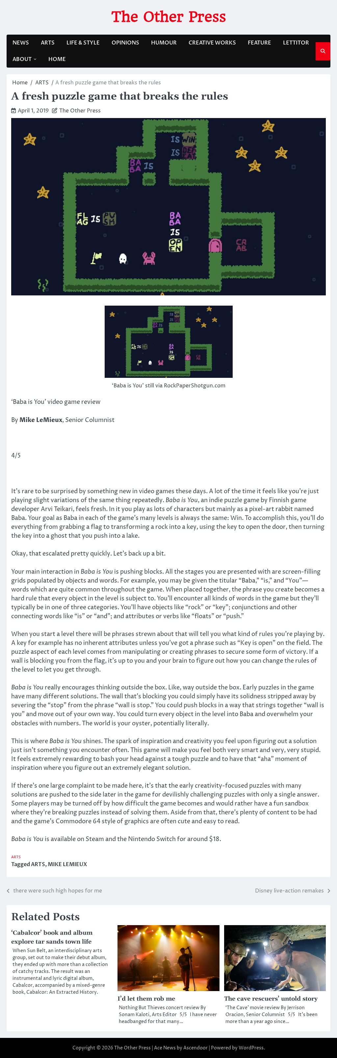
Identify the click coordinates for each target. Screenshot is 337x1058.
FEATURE (259, 42)
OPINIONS (125, 42)
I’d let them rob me (146, 999)
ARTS (48, 42)
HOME (57, 59)
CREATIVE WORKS (212, 42)
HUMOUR (164, 42)
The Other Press (168, 16)
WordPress (251, 1048)
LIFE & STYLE (83, 42)
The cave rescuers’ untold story (271, 999)
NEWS (21, 42)
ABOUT (22, 59)
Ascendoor (195, 1048)
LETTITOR (296, 42)
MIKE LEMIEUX (67, 864)
